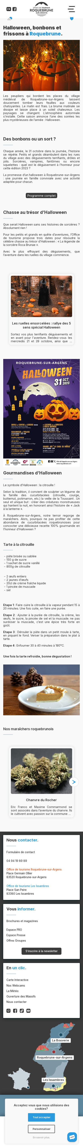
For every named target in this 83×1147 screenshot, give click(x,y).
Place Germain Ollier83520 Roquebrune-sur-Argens (34, 873)
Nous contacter (16, 1001)
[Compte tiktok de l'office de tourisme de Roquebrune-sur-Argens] (22, 1011)
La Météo (12, 991)
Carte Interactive (17, 980)
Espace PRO (14, 929)
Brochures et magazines (22, 921)
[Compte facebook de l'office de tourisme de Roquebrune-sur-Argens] (14, 10)
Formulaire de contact (20, 852)
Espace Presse (15, 935)
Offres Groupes (16, 940)
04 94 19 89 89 (16, 860)
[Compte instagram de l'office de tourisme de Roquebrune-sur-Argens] (8, 1011)
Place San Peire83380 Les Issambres (27, 889)
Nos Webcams (15, 985)
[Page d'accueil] (41, 15)
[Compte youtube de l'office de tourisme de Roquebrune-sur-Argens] (28, 1011)
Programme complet (41, 195)
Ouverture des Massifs (21, 996)
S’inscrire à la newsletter (42, 951)
